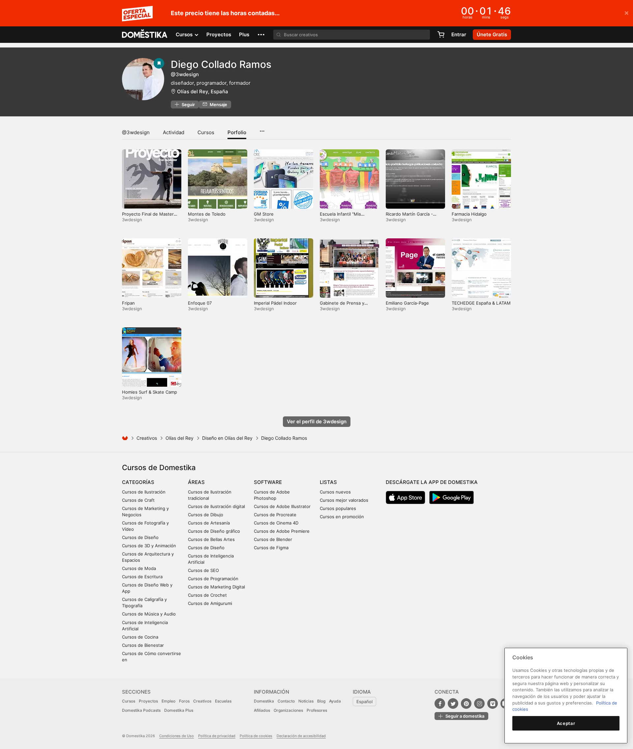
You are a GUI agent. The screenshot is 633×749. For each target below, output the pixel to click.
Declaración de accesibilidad (301, 736)
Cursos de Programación (213, 578)
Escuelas (223, 701)
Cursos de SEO (203, 570)
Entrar (458, 34)
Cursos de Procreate (275, 514)
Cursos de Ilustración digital (216, 506)
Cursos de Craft (138, 500)
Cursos (205, 132)
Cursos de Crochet (207, 595)
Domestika (264, 701)
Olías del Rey (180, 438)
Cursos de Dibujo (205, 514)
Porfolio (236, 132)
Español (364, 701)
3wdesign (132, 219)
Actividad (173, 132)
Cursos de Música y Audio (149, 613)
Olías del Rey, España (202, 91)
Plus (244, 34)
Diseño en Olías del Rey (227, 438)
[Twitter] (453, 703)
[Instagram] (479, 703)
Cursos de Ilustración (144, 491)
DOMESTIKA (145, 34)
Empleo (168, 701)
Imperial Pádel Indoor (275, 303)
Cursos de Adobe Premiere (282, 531)
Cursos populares (338, 508)
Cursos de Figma (271, 547)
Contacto (286, 701)
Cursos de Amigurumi (210, 603)
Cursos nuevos (335, 491)
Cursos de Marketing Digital (216, 586)
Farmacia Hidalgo (469, 214)
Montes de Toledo (207, 214)
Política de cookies (256, 736)
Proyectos (218, 34)
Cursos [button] (185, 34)
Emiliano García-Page (407, 303)
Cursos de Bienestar (143, 645)
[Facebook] (440, 703)
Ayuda (335, 701)
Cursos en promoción (342, 516)
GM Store (264, 214)
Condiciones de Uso (176, 736)
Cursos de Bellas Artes (211, 539)
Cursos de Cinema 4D (276, 522)
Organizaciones (288, 710)
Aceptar (566, 723)
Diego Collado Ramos (221, 64)
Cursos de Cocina (140, 637)
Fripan (128, 303)
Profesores (317, 710)
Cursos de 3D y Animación (149, 545)
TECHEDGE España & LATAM (481, 303)
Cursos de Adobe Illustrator (282, 506)
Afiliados (262, 710)
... (261, 129)
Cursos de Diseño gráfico (214, 531)
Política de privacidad (216, 736)
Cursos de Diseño (140, 537)
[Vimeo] (492, 703)
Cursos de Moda (139, 568)
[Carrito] (441, 34)
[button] (261, 34)
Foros (184, 701)
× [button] (626, 12)
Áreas (196, 482)
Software (268, 482)
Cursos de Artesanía (209, 522)
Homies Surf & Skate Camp (149, 392)
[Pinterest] (466, 703)
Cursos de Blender (273, 539)
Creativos (146, 438)
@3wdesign (136, 132)
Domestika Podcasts (141, 710)
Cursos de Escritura (142, 576)
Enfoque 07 (200, 303)
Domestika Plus (178, 710)
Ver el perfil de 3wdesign (317, 421)
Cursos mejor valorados (344, 500)
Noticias (306, 701)
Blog (321, 701)
